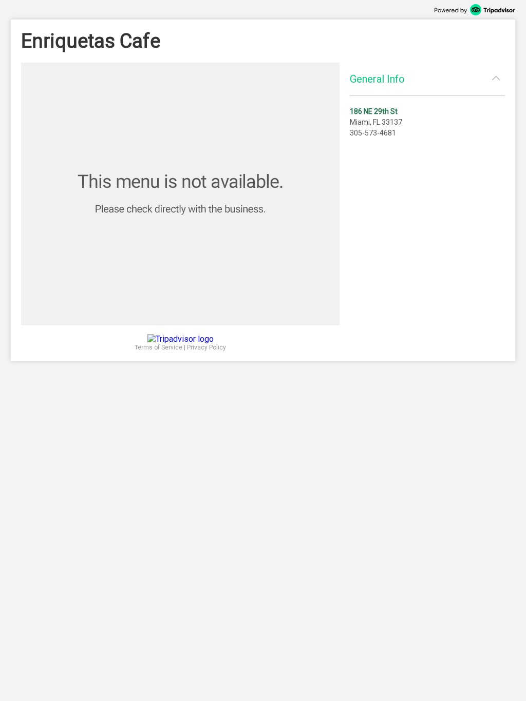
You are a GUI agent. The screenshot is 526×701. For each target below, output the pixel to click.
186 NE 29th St (374, 111)
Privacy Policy (206, 347)
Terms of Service (158, 347)
